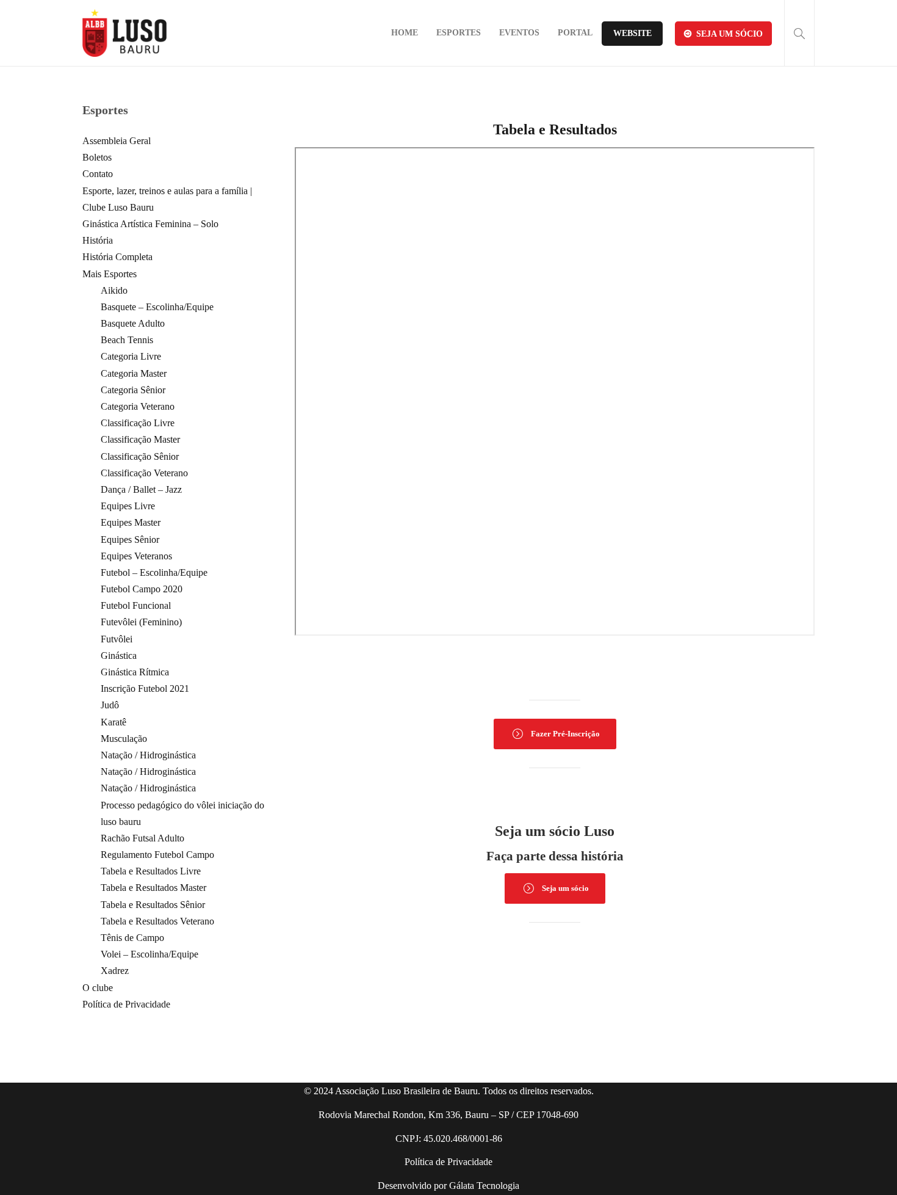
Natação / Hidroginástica (148, 755)
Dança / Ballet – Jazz (141, 489)
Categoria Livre (131, 356)
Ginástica (119, 655)
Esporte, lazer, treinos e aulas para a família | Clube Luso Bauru (167, 199)
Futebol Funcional (136, 605)
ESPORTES (458, 32)
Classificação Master (140, 439)
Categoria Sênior (133, 390)
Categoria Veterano (138, 406)
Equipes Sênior (130, 539)
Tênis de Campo (132, 937)
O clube (97, 988)
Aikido (114, 290)
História (97, 240)
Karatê (113, 722)
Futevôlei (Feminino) (141, 622)
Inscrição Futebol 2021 (145, 688)
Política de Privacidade (126, 1004)
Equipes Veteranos (136, 556)
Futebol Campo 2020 (141, 589)
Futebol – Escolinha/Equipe (154, 572)
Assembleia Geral (116, 141)
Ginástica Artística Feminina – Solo (150, 224)
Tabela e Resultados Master (153, 887)
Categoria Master (134, 373)
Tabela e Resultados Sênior (153, 904)
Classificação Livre (138, 423)
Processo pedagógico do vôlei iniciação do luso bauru (182, 813)
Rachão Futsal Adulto (142, 838)
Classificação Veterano (144, 473)
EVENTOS (519, 32)
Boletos (97, 157)
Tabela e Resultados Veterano (157, 921)
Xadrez (115, 970)
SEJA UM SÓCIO (729, 33)
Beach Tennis (127, 340)
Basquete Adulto (133, 323)
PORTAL (575, 32)
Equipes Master (130, 522)
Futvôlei (116, 639)
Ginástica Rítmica (135, 672)
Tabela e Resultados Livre (151, 871)
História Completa (117, 257)
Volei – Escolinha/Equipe (149, 954)
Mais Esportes (109, 274)
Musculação (124, 738)
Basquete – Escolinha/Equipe (157, 307)
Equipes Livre (128, 506)
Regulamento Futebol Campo (157, 854)
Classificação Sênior (140, 456)
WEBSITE (632, 33)
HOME (404, 32)
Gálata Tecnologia (484, 1185)
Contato (97, 174)
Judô (110, 705)
